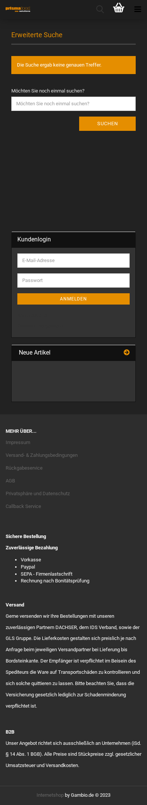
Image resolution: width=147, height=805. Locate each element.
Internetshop (50, 795)
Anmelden (73, 299)
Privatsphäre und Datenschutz (38, 493)
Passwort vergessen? (40, 326)
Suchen (107, 123)
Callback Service (23, 506)
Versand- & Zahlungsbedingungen (42, 455)
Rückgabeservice (24, 468)
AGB (10, 481)
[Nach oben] (126, 794)
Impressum (18, 442)
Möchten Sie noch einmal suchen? (47, 91)
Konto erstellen (33, 315)
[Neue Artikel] (127, 353)
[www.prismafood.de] (15, 9)
